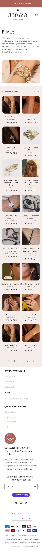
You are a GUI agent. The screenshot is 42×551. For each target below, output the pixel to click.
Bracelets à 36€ (11, 117)
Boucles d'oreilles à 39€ (11, 284)
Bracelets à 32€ (31, 345)
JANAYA (13, 535)
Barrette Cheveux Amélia (31, 149)
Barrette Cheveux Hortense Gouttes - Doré (11, 183)
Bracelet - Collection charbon (31, 217)
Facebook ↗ (9, 381)
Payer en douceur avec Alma (16, 398)
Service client (10, 421)
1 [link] (8, 361)
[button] (4, 14)
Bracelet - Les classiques (11, 217)
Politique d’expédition (11, 543)
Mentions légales (16, 546)
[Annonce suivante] (37, 3)
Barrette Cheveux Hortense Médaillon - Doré (30, 183)
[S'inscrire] (34, 486)
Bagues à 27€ (30, 314)
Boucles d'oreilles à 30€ (30, 284)
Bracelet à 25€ (30, 117)
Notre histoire (10, 412)
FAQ (6, 426)
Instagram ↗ (9, 376)
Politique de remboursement (27, 535)
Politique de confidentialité (13, 539)
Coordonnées (29, 546)
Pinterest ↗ (9, 386)
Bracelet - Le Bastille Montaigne (11, 250)
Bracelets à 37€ (11, 345)
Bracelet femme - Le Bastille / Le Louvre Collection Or (31, 251)
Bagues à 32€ (11, 314)
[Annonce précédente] (4, 3)
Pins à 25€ (11, 147)
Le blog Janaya (10, 417)
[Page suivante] (33, 361)
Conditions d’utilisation (31, 539)
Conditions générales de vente (30, 543)
